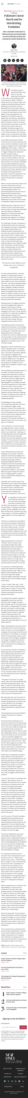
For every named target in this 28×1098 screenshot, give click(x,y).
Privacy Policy (8, 1086)
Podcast (20, 1073)
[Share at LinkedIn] (9, 60)
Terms (22, 1086)
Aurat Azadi (7, 945)
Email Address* (5, 1023)
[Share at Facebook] (4, 60)
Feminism (20, 11)
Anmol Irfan (14, 50)
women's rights (22, 947)
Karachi (18, 945)
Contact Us (7, 1073)
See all (25, 953)
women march (14, 947)
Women (8, 947)
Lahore (22, 945)
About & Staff (7, 1068)
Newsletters (7, 1077)
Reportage (7, 11)
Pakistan (14, 11)
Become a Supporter (20, 1077)
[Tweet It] (13, 60)
